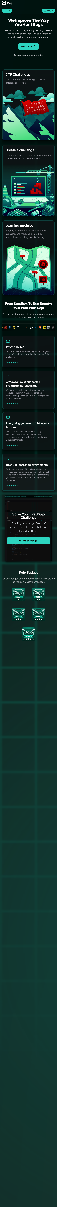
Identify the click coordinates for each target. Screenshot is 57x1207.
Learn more (12, 362)
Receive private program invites (28, 55)
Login (49, 10)
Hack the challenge (28, 540)
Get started (28, 46)
